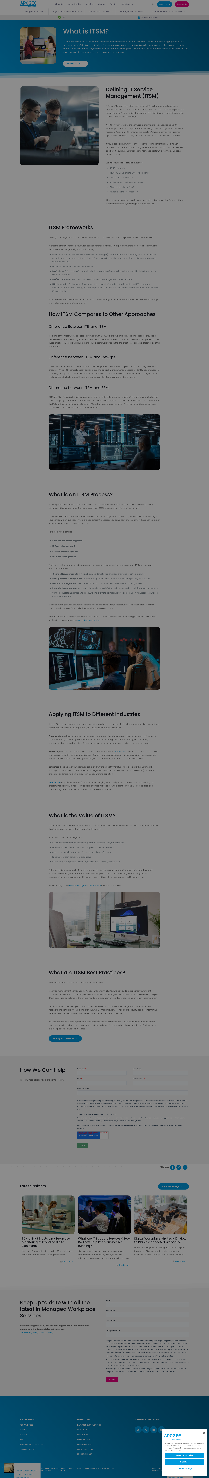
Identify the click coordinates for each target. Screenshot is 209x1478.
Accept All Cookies (184, 1455)
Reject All (184, 1462)
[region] (184, 1452)
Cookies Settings (184, 1468)
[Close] (204, 1433)
